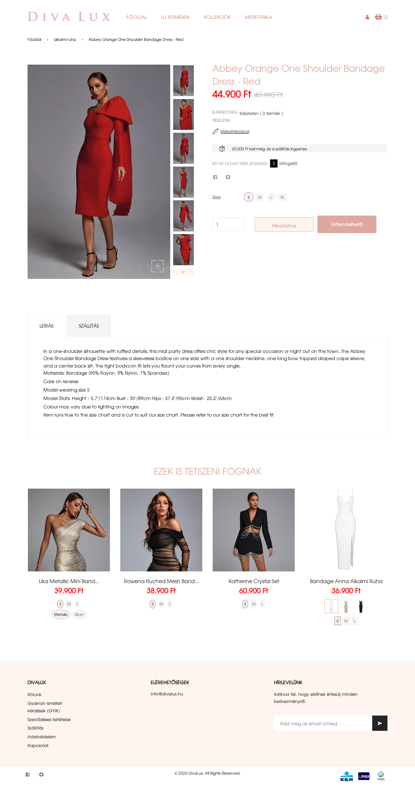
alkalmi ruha (65, 39)
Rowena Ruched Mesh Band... (161, 581)
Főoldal (34, 39)
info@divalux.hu (167, 694)
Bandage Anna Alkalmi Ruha (346, 581)
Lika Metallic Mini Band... (69, 581)
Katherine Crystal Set (254, 581)
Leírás (46, 325)
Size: (217, 197)
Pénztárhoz (284, 225)
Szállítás (89, 325)
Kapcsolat (38, 745)
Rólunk (35, 694)
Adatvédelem (42, 736)
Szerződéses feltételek (49, 719)
